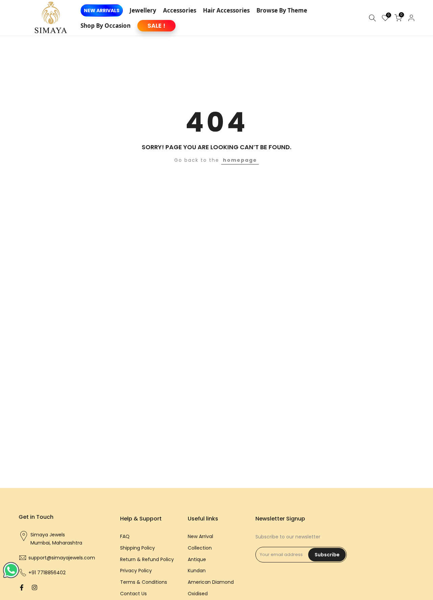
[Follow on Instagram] (34, 587)
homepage (240, 160)
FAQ (125, 536)
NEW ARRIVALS (101, 10)
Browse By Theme (281, 10)
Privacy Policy (136, 570)
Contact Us (133, 593)
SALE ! (156, 25)
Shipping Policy (137, 547)
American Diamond (211, 582)
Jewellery (143, 10)
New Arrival (200, 536)
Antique (197, 559)
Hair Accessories (226, 10)
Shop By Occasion (106, 25)
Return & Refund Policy (147, 559)
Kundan (197, 570)
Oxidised (198, 593)
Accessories (179, 10)
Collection (200, 547)
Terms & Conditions (143, 582)
